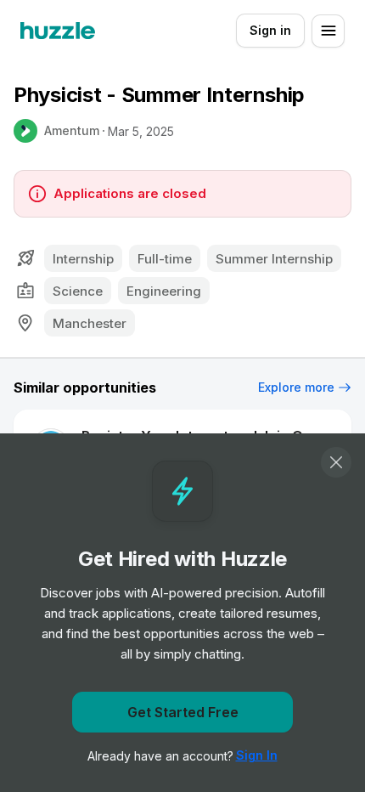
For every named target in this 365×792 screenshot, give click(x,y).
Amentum (71, 130)
